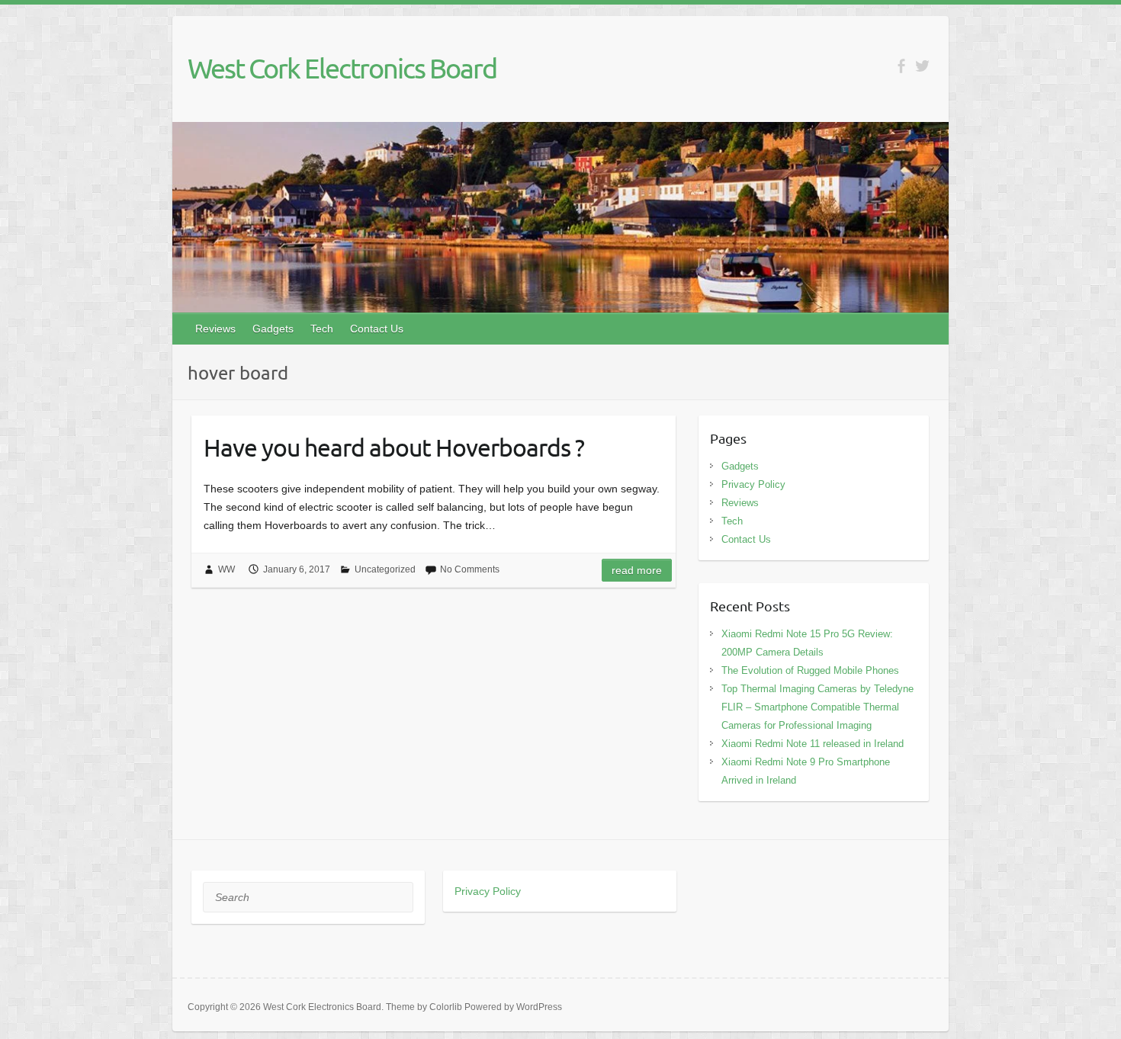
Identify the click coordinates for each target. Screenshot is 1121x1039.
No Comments (469, 569)
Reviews (215, 328)
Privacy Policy (753, 484)
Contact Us (376, 328)
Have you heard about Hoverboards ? (394, 447)
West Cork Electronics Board (342, 68)
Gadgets (273, 328)
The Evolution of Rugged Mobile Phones (810, 670)
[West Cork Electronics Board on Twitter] (922, 65)
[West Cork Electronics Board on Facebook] (901, 65)
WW (226, 569)
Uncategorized (385, 569)
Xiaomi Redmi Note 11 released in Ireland (812, 743)
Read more (637, 570)
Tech (321, 328)
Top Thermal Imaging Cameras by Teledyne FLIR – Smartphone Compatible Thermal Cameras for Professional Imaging (817, 707)
